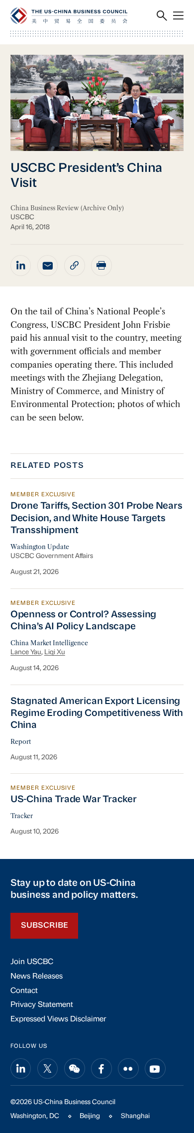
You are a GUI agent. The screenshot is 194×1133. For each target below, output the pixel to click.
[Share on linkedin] (20, 265)
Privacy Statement (41, 1005)
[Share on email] (47, 265)
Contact (24, 991)
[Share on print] (101, 265)
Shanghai (135, 1116)
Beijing (90, 1116)
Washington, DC (34, 1116)
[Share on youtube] (155, 1068)
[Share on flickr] (128, 1068)
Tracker (21, 816)
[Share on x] (47, 1068)
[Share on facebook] (101, 1068)
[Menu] (178, 15)
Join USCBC (31, 962)
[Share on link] (74, 265)
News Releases (36, 977)
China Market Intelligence (49, 643)
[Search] (162, 15)
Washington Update (39, 547)
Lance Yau (25, 652)
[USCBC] (68, 15)
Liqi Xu (54, 652)
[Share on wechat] (74, 1068)
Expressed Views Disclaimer (58, 1019)
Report (20, 741)
